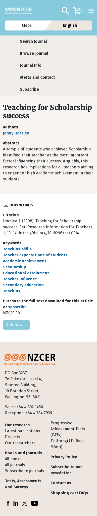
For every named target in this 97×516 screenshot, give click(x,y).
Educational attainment (26, 273)
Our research (17, 425)
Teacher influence (20, 279)
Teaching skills (17, 249)
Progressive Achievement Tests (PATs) (67, 429)
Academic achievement (24, 261)
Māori (27, 25)
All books (13, 459)
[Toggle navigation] (91, 10)
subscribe (17, 307)
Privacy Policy (63, 457)
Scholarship (14, 267)
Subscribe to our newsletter (66, 470)
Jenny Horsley (16, 133)
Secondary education (23, 285)
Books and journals (23, 453)
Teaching (12, 291)
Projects (12, 437)
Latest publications (22, 431)
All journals (15, 465)
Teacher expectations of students (35, 255)
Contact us (60, 483)
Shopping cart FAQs (69, 493)
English (70, 25)
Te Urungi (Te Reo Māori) (66, 444)
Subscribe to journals (24, 471)
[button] (33, 41)
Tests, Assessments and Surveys (23, 484)
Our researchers (20, 443)
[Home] (20, 10)
